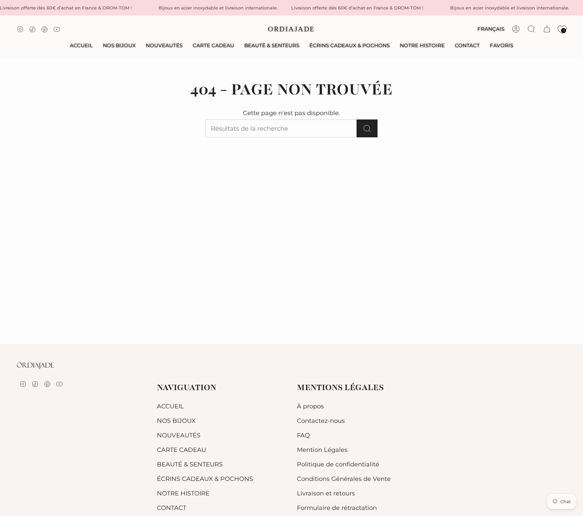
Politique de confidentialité (338, 464)
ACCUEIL (170, 406)
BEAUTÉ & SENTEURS (190, 464)
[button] (119, 45)
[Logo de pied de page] (35, 365)
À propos (310, 406)
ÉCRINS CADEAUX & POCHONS (205, 478)
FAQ (303, 435)
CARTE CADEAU (181, 449)
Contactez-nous (321, 420)
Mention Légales (322, 449)
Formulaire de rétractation (337, 507)
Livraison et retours (326, 493)
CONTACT (171, 507)
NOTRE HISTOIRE (183, 493)
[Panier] (547, 29)
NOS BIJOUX (176, 420)
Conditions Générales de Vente (344, 478)
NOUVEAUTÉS (178, 435)
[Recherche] (367, 128)
